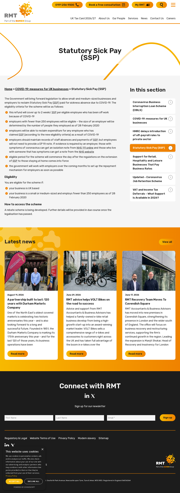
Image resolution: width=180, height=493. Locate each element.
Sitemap (104, 438)
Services (133, 18)
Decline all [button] (33, 481)
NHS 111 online (85, 147)
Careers (170, 18)
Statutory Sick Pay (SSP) (149, 147)
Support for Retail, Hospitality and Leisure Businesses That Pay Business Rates (147, 162)
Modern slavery (87, 438)
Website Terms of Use (42, 438)
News (144, 18)
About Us (104, 18)
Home (8, 89)
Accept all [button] (14, 481)
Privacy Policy (66, 438)
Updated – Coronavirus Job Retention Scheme (147, 179)
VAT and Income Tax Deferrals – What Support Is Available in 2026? (149, 193)
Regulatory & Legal (16, 438)
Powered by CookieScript (24, 487)
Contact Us (157, 18)
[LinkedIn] (87, 396)
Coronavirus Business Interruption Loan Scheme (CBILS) (149, 106)
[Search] (161, 5)
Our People (118, 18)
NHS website (86, 151)
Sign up (167, 417)
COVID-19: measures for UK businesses (42, 89)
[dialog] (24, 468)
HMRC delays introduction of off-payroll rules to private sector (149, 135)
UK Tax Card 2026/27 (83, 18)
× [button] (42, 449)
